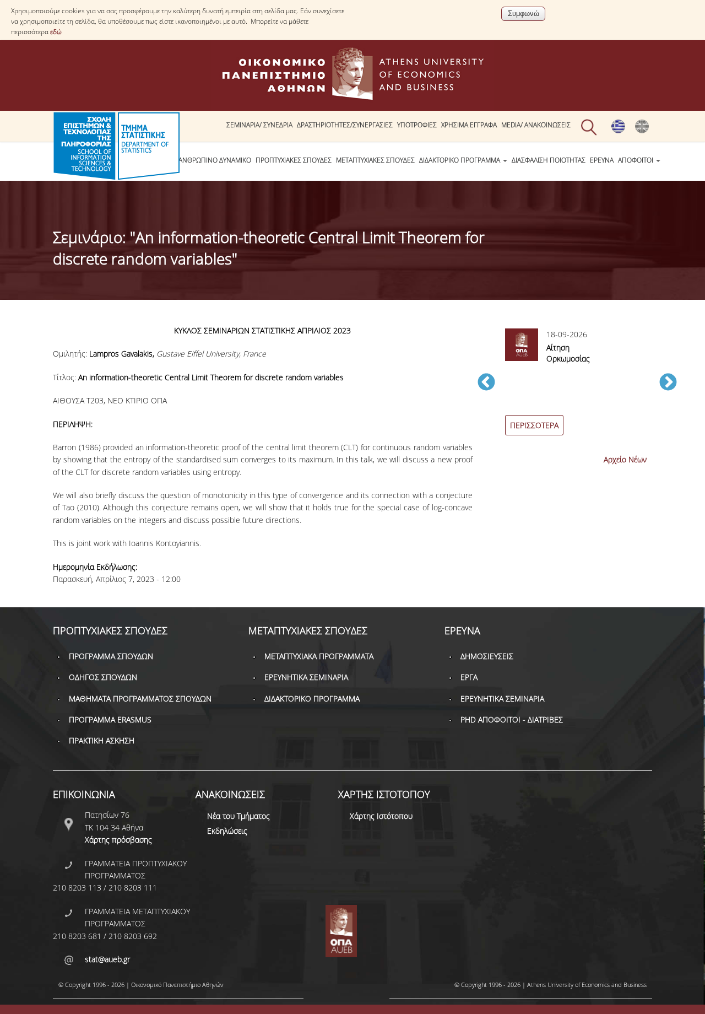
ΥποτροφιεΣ (417, 125)
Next (668, 383)
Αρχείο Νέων (625, 459)
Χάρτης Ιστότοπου (381, 816)
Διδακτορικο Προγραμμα (460, 160)
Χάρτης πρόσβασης (118, 839)
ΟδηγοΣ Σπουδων (103, 677)
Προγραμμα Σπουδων (111, 656)
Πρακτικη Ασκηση (101, 740)
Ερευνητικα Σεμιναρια (306, 677)
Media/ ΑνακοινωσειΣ (536, 125)
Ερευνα (602, 160)
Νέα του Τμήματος (238, 816)
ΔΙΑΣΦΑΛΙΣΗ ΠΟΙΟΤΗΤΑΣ (548, 160)
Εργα (469, 677)
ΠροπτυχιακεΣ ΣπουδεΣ (294, 160)
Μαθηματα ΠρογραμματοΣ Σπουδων (140, 698)
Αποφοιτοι (636, 160)
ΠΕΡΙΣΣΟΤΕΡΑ (534, 425)
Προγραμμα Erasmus (110, 719)
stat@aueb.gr (107, 959)
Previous (486, 383)
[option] (577, 388)
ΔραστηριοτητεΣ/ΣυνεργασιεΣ (345, 125)
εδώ (56, 31)
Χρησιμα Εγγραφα (469, 125)
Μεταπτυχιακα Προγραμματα (318, 656)
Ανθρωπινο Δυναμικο (214, 160)
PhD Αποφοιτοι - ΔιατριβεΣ (511, 719)
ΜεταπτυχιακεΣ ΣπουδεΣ (375, 160)
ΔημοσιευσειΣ (486, 656)
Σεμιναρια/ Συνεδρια (259, 125)
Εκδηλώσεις (227, 831)
